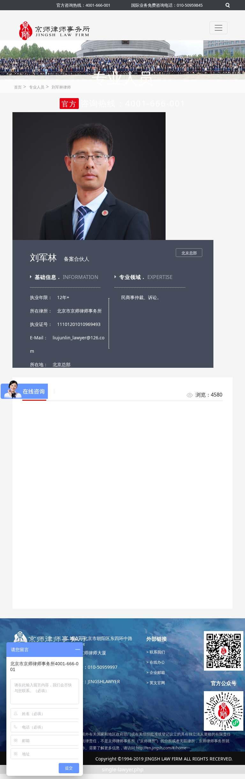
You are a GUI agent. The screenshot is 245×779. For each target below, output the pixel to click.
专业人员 (36, 87)
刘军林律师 (61, 87)
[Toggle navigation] (218, 27)
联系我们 (157, 652)
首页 (18, 87)
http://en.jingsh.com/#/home (161, 748)
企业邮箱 (157, 672)
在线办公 (157, 662)
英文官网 (157, 682)
